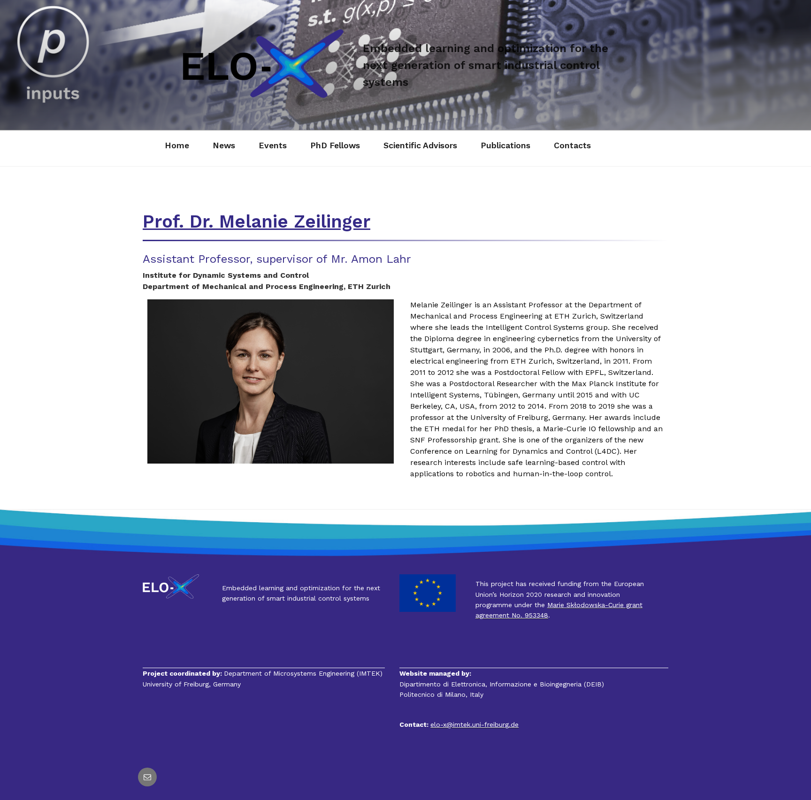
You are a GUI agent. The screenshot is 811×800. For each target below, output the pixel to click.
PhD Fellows (335, 145)
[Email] (147, 777)
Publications (505, 145)
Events (273, 145)
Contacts (572, 145)
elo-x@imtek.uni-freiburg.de (474, 724)
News (224, 145)
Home (177, 145)
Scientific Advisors (420, 145)
